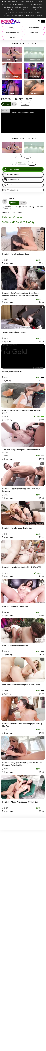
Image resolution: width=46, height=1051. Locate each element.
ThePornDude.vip (12, 33)
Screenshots (13, 179)
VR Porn (12, 38)
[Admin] (5, 201)
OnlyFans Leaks (13, 10)
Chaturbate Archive (10, 1)
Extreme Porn (37, 7)
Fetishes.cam (22, 13)
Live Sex (5, 111)
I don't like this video (15, 163)
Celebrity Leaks (36, 13)
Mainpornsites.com (22, 7)
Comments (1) (13, 190)
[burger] (43, 21)
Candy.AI (12, 28)
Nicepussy (31, 15)
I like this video (11, 163)
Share (9, 185)
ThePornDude (34, 28)
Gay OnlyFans (19, 15)
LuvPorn (35, 10)
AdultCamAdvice (20, 4)
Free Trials (7, 4)
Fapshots (7, 15)
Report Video (13, 174)
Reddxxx (26, 10)
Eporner (39, 1)
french (25, 104)
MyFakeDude (9, 13)
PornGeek (34, 33)
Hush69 (40, 15)
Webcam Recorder (27, 1)
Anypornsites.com (36, 4)
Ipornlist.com (8, 7)
